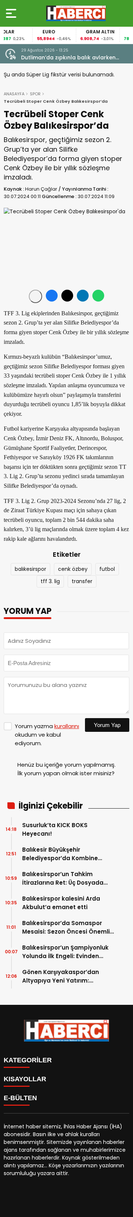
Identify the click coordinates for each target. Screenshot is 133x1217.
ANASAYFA (14, 94)
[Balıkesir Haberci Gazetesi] (76, 13)
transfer (82, 581)
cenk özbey (73, 569)
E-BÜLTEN (20, 1098)
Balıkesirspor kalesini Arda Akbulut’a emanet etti (61, 903)
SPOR (35, 94)
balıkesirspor (30, 569)
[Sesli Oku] (35, 296)
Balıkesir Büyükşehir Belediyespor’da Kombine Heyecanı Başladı (60, 854)
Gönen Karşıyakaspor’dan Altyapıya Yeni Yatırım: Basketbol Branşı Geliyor (60, 976)
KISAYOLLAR (25, 1079)
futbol (107, 569)
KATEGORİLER (28, 1060)
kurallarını (66, 726)
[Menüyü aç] (12, 13)
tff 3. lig (50, 581)
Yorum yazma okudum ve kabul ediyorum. (47, 734)
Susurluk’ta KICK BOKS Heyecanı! (55, 829)
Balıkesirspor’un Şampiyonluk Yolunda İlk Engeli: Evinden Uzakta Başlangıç (65, 952)
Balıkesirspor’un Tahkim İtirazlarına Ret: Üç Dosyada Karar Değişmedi (62, 878)
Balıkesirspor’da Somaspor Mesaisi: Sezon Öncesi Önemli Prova (66, 927)
